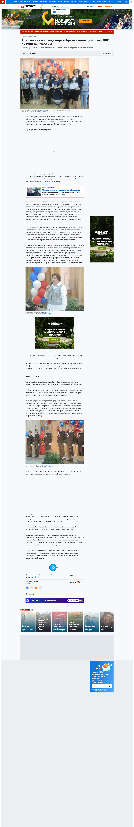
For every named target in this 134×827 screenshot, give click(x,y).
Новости (30, 31)
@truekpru (35, 577)
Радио (92, 6)
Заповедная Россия (82, 31)
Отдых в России (70, 31)
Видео (16, 2)
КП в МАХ (62, 31)
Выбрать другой (60, 11)
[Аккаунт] (131, 2)
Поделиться (107, 53)
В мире (60, 2)
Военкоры (46, 31)
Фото (10, 2)
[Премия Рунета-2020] (44, 6)
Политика (35, 2)
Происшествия (93, 31)
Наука (93, 2)
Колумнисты (106, 2)
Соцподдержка (84, 2)
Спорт (99, 2)
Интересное (31, 594)
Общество (43, 2)
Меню (2, 2)
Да (54, 11)
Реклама (99, 6)
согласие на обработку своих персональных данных (100, 690)
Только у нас (38, 31)
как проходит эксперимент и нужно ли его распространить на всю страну (61, 192)
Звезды (66, 2)
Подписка (108, 6)
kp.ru (80, 582)
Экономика (52, 2)
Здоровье (74, 2)
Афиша (100, 31)
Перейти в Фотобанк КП (43, 111)
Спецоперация (25, 2)
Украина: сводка (54, 31)
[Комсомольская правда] (29, 6)
